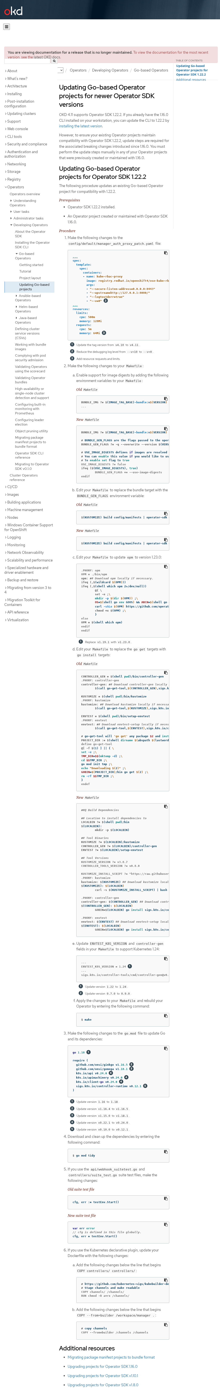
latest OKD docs (47, 57)
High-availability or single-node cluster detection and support (32, 393)
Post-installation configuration (19, 103)
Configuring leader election (29, 422)
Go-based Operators (151, 70)
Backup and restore (22, 580)
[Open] (6, 27)
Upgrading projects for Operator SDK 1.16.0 (103, 1366)
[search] (54, 61)
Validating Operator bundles (30, 380)
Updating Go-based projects (34, 286)
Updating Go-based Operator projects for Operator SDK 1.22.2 (192, 70)
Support (14, 121)
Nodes (12, 517)
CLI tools (14, 136)
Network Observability (25, 552)
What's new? (17, 78)
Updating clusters (21, 113)
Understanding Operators (23, 202)
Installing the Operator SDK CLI (32, 244)
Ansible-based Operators (28, 298)
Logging (14, 537)
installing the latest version (80, 126)
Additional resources (191, 80)
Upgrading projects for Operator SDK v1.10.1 (103, 1375)
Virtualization (18, 620)
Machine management (25, 509)
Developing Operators (110, 70)
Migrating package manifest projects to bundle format (30, 442)
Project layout (30, 278)
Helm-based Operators (26, 308)
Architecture (17, 86)
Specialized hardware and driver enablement (26, 570)
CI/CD (12, 486)
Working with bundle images (30, 346)
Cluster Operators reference (24, 477)
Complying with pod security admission (30, 357)
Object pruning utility (31, 431)
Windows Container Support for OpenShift (28, 527)
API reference (18, 612)
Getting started (31, 265)
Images (13, 494)
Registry (14, 179)
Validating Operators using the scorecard (31, 368)
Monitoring (16, 545)
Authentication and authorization (21, 154)
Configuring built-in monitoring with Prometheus (30, 409)
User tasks (21, 211)
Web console (17, 128)
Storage (13, 171)
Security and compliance (27, 144)
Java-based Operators (26, 320)
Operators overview (25, 194)
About (12, 70)
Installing (14, 93)
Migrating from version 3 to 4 (27, 590)
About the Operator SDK (30, 233)
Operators (78, 70)
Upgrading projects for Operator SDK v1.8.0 (103, 1385)
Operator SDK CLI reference (29, 455)
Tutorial (25, 271)
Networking (16, 164)
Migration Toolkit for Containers (22, 602)
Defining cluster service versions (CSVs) (27, 333)
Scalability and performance (30, 560)
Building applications (24, 502)
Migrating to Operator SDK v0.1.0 (32, 466)
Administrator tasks (28, 218)
